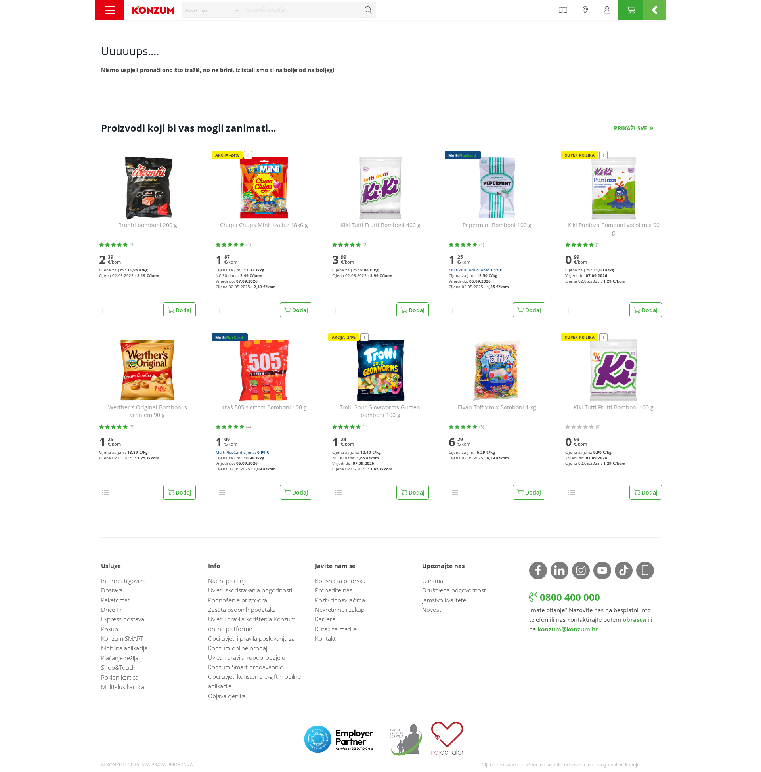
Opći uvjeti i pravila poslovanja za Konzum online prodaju (251, 643)
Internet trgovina (123, 581)
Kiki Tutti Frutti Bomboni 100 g (614, 407)
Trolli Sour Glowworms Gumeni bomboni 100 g (381, 411)
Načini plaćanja (228, 581)
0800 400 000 (568, 597)
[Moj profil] (607, 10)
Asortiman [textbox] (196, 10)
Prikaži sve (630, 128)
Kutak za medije (336, 629)
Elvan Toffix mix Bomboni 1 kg (497, 407)
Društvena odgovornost (454, 590)
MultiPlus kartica (122, 687)
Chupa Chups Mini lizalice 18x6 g (264, 225)
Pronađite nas (333, 590)
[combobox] (211, 10)
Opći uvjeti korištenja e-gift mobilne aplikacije (254, 681)
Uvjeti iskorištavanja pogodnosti (250, 590)
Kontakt (325, 638)
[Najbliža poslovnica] (585, 10)
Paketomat (115, 600)
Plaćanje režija (119, 658)
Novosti (432, 609)
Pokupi (110, 629)
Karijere (325, 619)
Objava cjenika (227, 696)
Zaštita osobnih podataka (242, 609)
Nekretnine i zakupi (340, 609)
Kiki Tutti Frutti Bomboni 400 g (380, 225)
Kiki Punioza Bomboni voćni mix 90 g (614, 229)
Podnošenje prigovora (237, 600)
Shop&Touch (118, 667)
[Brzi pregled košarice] (654, 10)
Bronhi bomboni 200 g (147, 225)
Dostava (112, 590)
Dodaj (182, 310)
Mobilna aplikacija (124, 648)
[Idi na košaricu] (630, 10)
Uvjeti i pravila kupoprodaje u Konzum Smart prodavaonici (246, 662)
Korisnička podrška (340, 581)
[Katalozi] (563, 10)
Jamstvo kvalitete (444, 600)
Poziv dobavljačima (340, 600)
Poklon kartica (119, 677)
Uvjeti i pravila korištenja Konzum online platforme (252, 624)
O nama (432, 581)
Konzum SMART (122, 638)
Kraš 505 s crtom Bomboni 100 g (264, 407)
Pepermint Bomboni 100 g (497, 225)
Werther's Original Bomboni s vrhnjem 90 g (147, 411)
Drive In (111, 609)
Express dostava (122, 619)
